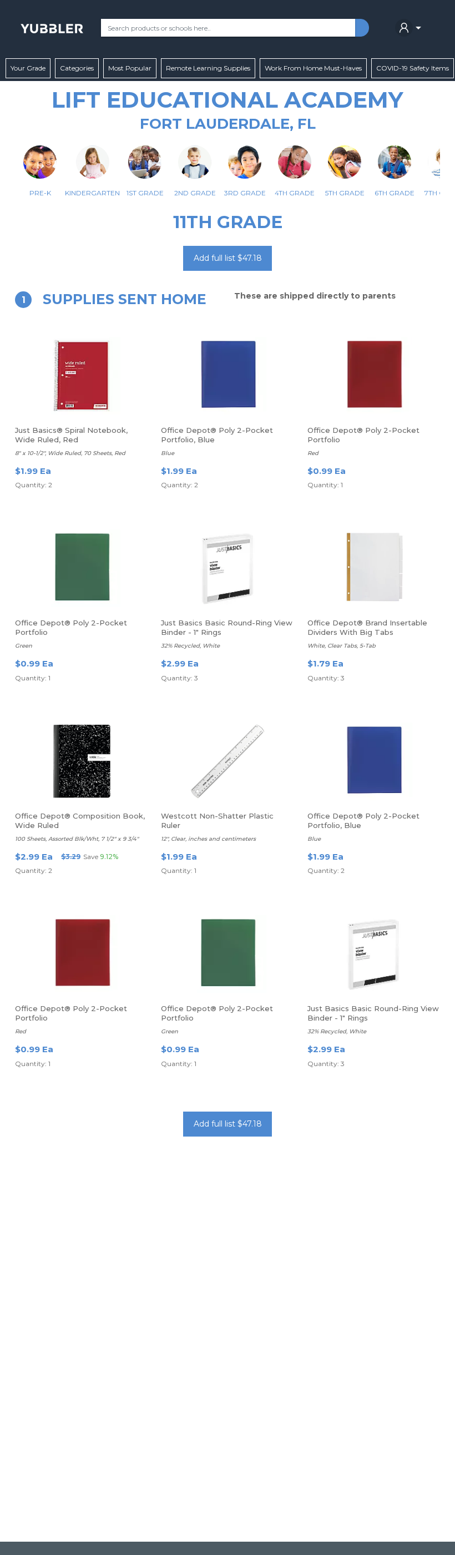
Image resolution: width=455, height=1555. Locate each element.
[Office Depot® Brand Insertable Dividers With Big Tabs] (373, 568)
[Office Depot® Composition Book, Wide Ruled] (81, 761)
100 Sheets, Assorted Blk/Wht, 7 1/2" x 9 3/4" (77, 838)
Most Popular (129, 68)
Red (312, 453)
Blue (167, 453)
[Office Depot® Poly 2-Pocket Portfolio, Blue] (227, 376)
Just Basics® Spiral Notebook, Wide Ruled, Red (71, 435)
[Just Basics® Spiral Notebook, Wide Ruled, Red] (81, 376)
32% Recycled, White (190, 645)
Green (23, 645)
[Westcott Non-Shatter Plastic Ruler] (227, 761)
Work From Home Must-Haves (313, 68)
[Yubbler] (52, 28)
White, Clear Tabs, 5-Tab (341, 645)
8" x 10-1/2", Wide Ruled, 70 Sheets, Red (70, 453)
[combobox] (228, 28)
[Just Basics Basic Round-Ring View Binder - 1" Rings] (227, 568)
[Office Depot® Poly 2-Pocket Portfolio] (373, 376)
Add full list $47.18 (228, 258)
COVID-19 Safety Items (412, 68)
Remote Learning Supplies (208, 68)
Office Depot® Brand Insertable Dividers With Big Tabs (367, 627)
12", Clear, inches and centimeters (208, 838)
